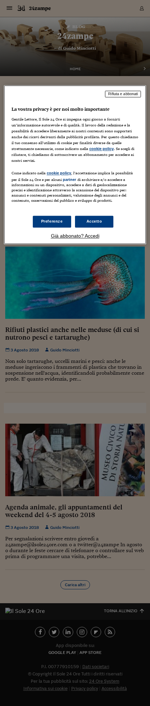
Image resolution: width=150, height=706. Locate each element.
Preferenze (52, 221)
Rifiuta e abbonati (123, 94)
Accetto (94, 221)
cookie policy (101, 149)
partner (69, 179)
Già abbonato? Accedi (75, 236)
